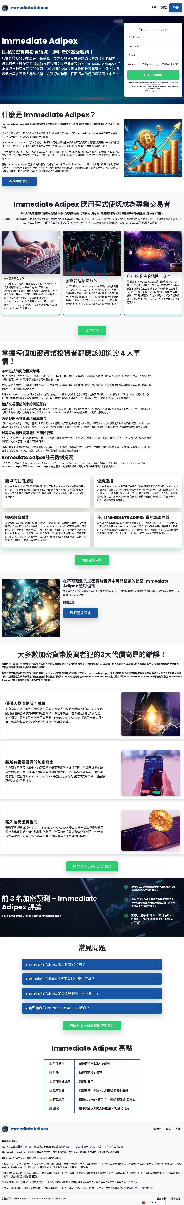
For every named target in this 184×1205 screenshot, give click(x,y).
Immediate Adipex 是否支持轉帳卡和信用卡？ (62, 993)
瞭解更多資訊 (19, 181)
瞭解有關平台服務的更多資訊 (92, 1025)
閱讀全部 (69, 602)
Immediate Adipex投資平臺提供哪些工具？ (60, 978)
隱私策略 (175, 1198)
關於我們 (157, 1129)
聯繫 (164, 8)
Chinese (151, 1202)
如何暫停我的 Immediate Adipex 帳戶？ (57, 1008)
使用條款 (161, 1198)
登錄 (176, 8)
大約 (154, 8)
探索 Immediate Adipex (92, 866)
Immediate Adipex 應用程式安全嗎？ (55, 964)
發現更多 (92, 330)
